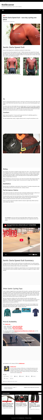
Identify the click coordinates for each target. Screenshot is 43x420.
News (4, 15)
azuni (6, 381)
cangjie (8, 381)
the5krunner (8, 4)
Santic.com (7, 324)
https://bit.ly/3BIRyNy (18, 328)
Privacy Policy (28, 418)
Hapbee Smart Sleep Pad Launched (31, 387)
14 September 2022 (6, 21)
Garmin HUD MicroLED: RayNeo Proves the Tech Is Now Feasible (8, 405)
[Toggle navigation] (3, 10)
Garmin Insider (6, 393)
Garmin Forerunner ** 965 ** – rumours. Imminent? (10, 388)
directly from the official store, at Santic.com (24, 330)
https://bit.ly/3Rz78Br (18, 326)
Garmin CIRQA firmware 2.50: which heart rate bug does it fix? (34, 405)
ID (21, 372)
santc (13, 381)
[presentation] (39, 393)
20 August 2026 (32, 409)
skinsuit (16, 381)
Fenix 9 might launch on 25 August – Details (21, 404)
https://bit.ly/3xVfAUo (17, 327)
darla (11, 381)
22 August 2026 (5, 407)
